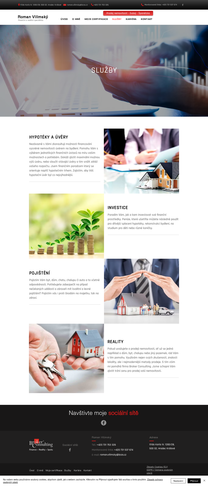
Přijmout (194, 480)
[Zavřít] (204, 481)
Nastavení (178, 480)
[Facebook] (182, 5)
